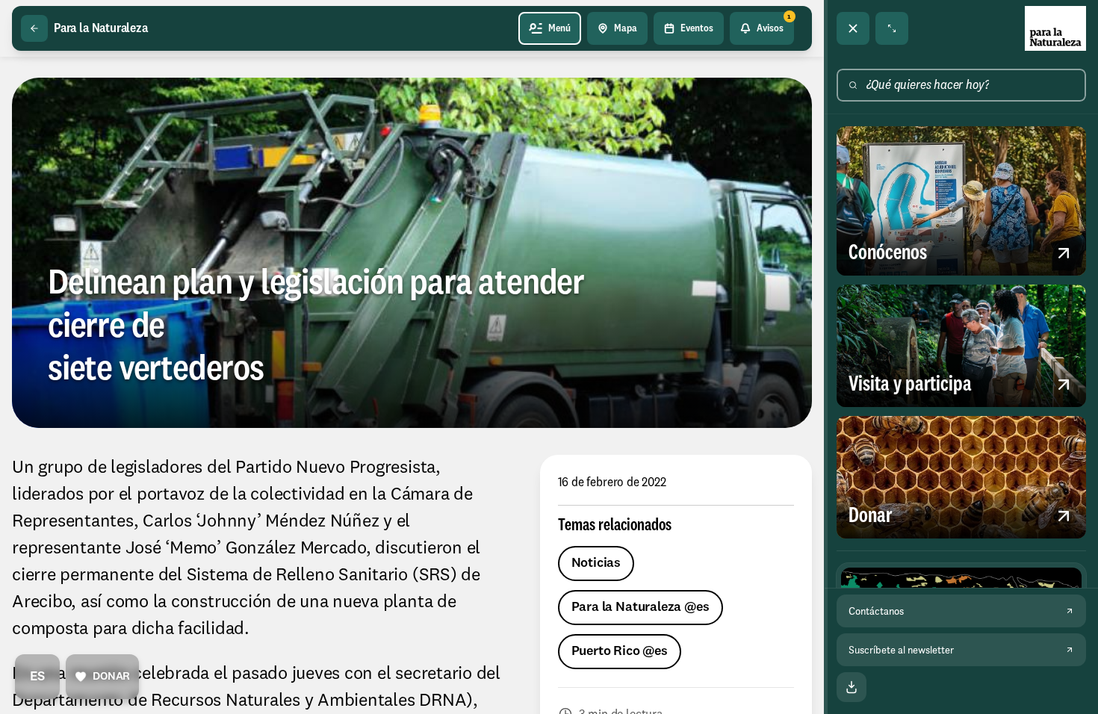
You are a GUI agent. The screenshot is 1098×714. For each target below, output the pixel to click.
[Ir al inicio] (1055, 28)
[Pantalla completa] (891, 28)
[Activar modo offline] (851, 687)
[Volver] (34, 28)
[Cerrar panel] (853, 28)
